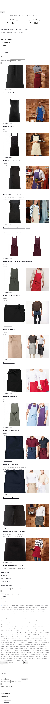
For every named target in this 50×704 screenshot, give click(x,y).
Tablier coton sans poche (11, 430)
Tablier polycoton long (10, 464)
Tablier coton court (9, 329)
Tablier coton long (9, 363)
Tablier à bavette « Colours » (12, 194)
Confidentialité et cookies (8, 594)
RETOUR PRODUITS (5, 581)
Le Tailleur (2, 593)
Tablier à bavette (8, 126)
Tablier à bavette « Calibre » (12, 160)
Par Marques (4, 696)
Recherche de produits (5, 60)
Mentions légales (17, 594)
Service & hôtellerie (6, 39)
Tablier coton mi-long (10, 397)
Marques (3, 45)
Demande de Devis (5, 49)
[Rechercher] (1, 63)
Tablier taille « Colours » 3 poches (14, 532)
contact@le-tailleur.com (6, 578)
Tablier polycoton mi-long (11, 498)
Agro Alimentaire (5, 42)
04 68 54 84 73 (4, 575)
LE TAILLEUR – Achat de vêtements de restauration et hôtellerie (14, 29)
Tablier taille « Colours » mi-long (13, 565)
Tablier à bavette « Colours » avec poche (16, 228)
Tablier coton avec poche (11, 295)
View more (3, 664)
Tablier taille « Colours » (11, 93)
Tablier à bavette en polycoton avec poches (17, 262)
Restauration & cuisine (7, 35)
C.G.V (2, 594)
